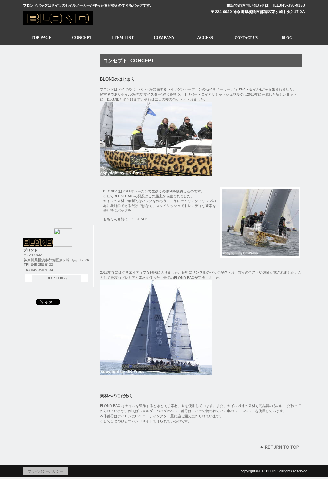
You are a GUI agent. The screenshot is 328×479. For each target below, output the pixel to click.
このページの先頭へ (279, 447)
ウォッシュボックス (57, 153)
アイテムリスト (57, 63)
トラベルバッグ (57, 171)
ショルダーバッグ (57, 81)
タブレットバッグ (57, 117)
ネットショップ (57, 207)
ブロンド (82, 17)
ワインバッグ (57, 99)
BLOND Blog (57, 278)
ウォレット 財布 (57, 189)
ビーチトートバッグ (57, 135)
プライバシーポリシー (45, 471)
